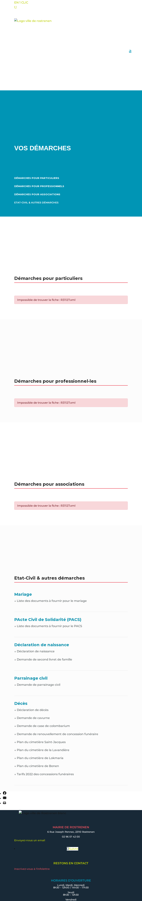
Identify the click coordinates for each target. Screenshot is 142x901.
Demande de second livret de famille (43, 659)
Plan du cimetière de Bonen (36, 766)
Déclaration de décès (31, 710)
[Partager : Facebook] (4, 793)
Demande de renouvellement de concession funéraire (56, 734)
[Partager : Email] (4, 798)
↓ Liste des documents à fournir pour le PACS (48, 626)
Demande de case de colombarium (42, 726)
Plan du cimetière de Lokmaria (38, 758)
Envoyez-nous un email (29, 840)
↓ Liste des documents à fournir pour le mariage (50, 601)
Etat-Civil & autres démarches (36, 202)
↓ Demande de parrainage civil (37, 684)
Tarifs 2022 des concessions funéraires (44, 774)
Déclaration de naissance (34, 651)
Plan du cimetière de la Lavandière (41, 750)
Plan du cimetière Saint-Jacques (40, 742)
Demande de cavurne (32, 718)
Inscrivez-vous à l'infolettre (32, 869)
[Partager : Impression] (4, 803)
